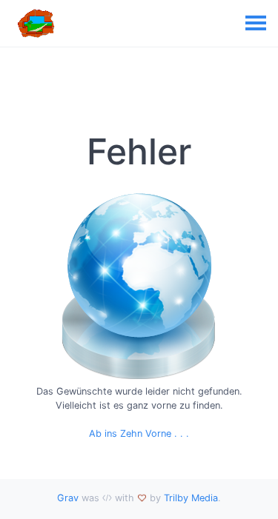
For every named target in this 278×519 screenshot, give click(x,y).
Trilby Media (191, 497)
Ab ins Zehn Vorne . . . (139, 433)
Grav (68, 497)
